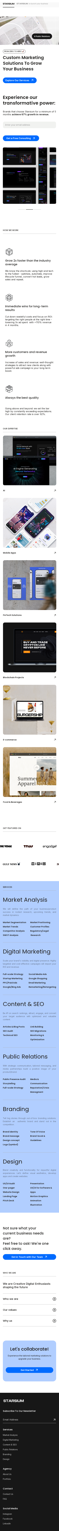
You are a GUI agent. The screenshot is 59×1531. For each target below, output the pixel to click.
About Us (7, 1474)
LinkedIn (7, 1523)
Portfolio (7, 1479)
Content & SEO (10, 1444)
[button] (21, 209)
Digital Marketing (11, 1440)
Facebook (8, 1519)
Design (6, 1459)
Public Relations (10, 1449)
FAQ (5, 1499)
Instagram (7, 1514)
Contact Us (8, 1494)
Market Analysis (10, 1435)
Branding (7, 1454)
